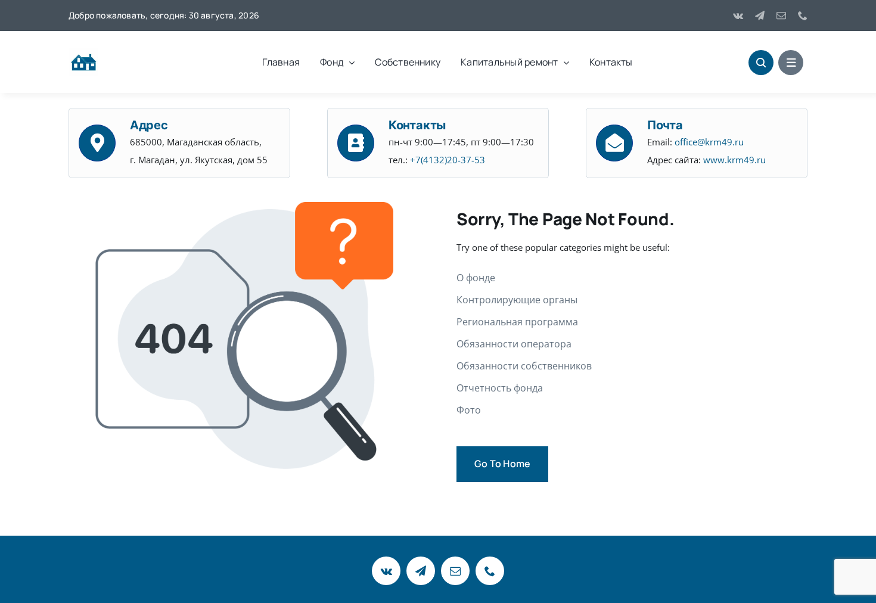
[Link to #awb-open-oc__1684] (790, 62)
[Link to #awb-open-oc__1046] (761, 62)
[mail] (781, 15)
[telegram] (760, 15)
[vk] (738, 15)
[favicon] (83, 52)
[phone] (802, 15)
